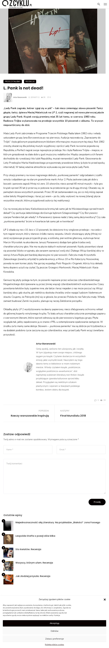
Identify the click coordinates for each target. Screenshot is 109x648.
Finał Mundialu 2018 (73, 415)
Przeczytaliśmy (12, 82)
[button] (104, 599)
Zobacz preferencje (54, 638)
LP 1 (5, 229)
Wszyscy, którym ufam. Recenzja (34, 562)
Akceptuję (54, 623)
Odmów (54, 631)
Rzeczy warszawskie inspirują (30, 415)
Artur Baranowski (20, 97)
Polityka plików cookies (54, 644)
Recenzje (30, 82)
